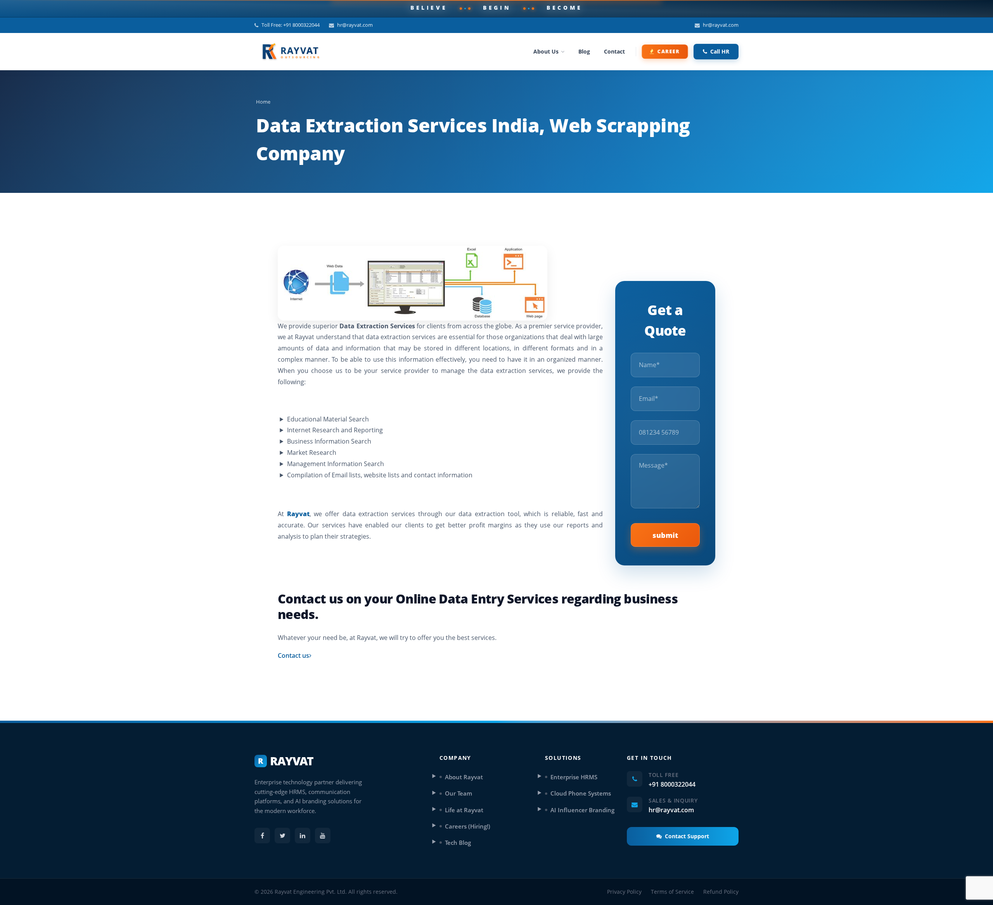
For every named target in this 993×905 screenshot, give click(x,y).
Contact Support (687, 836)
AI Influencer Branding (582, 810)
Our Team (458, 793)
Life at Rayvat (464, 810)
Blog (584, 51)
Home (263, 101)
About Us (546, 51)
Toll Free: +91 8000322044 (290, 24)
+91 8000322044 (672, 784)
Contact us (293, 655)
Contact (614, 51)
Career (668, 51)
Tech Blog (458, 842)
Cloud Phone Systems (580, 793)
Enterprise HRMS (573, 777)
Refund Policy (721, 891)
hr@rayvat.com (355, 24)
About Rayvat (464, 777)
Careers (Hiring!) (467, 826)
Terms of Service (672, 891)
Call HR (719, 51)
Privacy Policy (624, 891)
